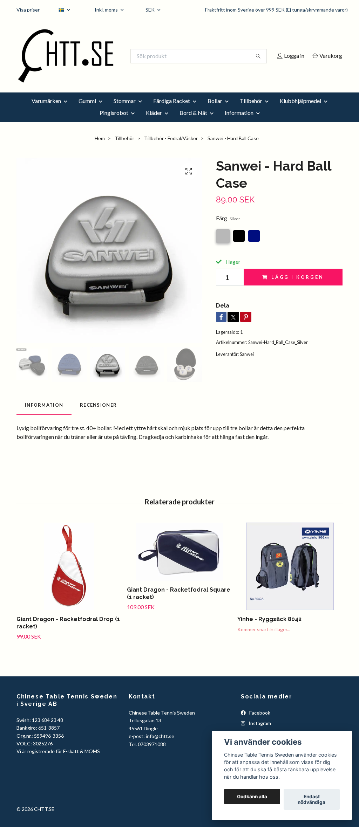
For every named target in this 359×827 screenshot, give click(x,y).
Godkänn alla (252, 796)
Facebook (259, 722)
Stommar (125, 110)
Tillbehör (251, 110)
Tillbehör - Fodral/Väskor (171, 148)
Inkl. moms (107, 10)
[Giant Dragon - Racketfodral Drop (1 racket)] (69, 576)
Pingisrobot (114, 122)
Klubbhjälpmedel (300, 110)
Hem (100, 148)
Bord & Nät (193, 122)
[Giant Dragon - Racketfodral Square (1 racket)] (179, 561)
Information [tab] (44, 415)
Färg (228, 227)
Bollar (215, 110)
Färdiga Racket (171, 110)
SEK (150, 10)
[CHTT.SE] (98, 56)
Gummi (87, 110)
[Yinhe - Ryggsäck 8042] (290, 576)
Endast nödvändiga (311, 799)
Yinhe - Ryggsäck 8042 (269, 628)
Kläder (154, 122)
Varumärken (46, 110)
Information (239, 122)
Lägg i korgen (297, 286)
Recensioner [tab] (98, 415)
